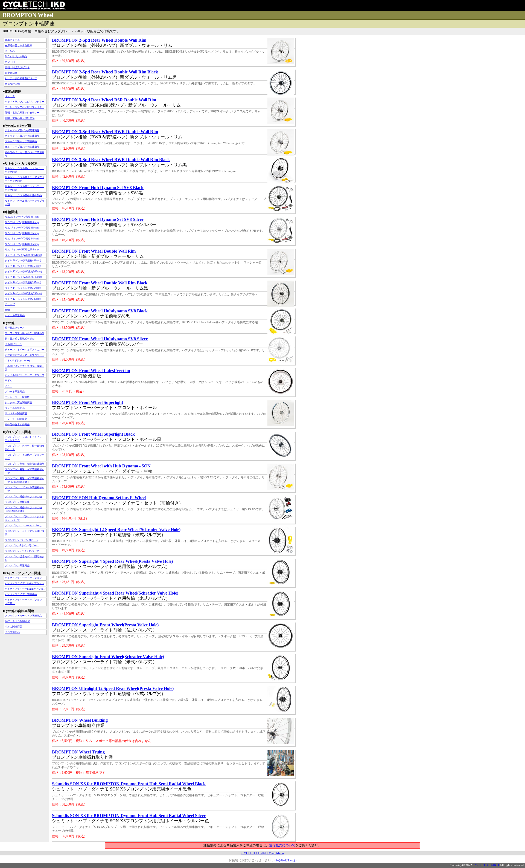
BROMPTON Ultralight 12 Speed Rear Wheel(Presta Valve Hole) (113, 688)
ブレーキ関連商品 (15, 391)
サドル (8, 380)
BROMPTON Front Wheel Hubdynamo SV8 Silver (100, 338)
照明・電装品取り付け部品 (19, 118)
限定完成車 (11, 73)
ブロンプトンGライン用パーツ (22, 551)
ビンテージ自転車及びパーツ (21, 78)
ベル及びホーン (13, 344)
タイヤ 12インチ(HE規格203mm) (23, 299)
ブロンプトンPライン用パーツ (21, 540)
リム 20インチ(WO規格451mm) (22, 216)
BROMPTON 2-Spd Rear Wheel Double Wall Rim (99, 40)
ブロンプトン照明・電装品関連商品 (24, 463)
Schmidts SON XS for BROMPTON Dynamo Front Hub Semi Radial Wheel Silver (129, 815)
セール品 (10, 51)
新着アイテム (12, 40)
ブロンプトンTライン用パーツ (22, 545)
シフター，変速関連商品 (18, 402)
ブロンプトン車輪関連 (17, 502)
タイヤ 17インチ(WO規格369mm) (23, 271)
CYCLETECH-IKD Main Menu (262, 853)
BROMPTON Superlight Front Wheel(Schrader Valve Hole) (108, 656)
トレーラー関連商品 (16, 419)
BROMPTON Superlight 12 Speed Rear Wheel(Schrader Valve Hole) (116, 529)
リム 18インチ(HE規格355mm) (22, 233)
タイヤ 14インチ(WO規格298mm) (23, 293)
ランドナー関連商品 (16, 413)
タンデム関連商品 (15, 408)
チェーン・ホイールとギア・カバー (24, 349)
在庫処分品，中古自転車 (18, 45)
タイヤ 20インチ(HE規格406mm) (23, 260)
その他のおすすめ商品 (17, 424)
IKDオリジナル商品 (16, 56)
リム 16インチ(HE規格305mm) (22, 244)
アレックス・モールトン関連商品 (23, 615)
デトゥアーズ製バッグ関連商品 (22, 130)
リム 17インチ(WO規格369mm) (22, 227)
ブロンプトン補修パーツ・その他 (23, 496)
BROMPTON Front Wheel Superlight (87, 402)
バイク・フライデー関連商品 (21, 594)
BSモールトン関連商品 (17, 621)
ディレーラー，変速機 (17, 397)
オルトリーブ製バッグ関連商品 (22, 146)
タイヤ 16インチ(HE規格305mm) (23, 282)
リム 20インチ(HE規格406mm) (22, 222)
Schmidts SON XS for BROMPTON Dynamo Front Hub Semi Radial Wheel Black (129, 783)
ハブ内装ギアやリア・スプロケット (24, 355)
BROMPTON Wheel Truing (78, 752)
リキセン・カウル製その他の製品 (23, 195)
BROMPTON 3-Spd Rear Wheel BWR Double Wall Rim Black (111, 159)
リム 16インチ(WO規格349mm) (22, 238)
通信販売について (282, 845)
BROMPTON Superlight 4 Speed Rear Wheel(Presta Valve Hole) (112, 561)
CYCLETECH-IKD (486, 865)
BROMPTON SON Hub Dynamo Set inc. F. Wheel (99, 497)
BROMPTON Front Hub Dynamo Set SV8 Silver (98, 219)
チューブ (10, 304)
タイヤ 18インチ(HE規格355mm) (23, 266)
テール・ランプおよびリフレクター (24, 107)
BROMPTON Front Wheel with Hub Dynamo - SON (101, 466)
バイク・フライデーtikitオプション (24, 583)
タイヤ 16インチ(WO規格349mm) (23, 277)
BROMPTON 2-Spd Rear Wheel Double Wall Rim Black (105, 72)
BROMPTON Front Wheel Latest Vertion (91, 370)
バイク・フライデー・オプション (23, 577)
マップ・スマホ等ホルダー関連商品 (24, 333)
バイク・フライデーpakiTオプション (25, 588)
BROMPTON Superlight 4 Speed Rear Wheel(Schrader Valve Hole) (115, 593)
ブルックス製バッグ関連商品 (21, 141)
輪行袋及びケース (15, 327)
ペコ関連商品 (12, 632)
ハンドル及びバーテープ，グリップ (24, 375)
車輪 (7, 310)
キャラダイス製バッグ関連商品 (22, 136)
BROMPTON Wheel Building (80, 720)
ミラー (8, 386)
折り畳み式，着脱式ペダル (19, 338)
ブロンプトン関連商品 (17, 565)
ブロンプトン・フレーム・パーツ (23, 525)
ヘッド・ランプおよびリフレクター (24, 101)
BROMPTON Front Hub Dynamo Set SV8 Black (98, 187)
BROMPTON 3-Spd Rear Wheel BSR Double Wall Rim (104, 100)
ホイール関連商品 (15, 315)
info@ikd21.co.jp (285, 860)
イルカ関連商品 (13, 626)
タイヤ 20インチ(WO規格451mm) (23, 255)
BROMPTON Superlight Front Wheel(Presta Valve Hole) (105, 625)
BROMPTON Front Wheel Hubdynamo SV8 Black (100, 311)
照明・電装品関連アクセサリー (22, 112)
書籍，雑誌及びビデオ (17, 67)
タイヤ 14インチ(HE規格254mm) (23, 288)
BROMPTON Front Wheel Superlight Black (93, 434)
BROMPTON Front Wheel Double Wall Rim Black (99, 283)
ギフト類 (10, 62)
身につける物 (12, 83)
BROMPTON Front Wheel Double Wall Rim (94, 251)
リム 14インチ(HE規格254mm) (22, 249)
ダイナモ (10, 96)
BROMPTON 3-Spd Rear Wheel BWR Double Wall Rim (105, 131)
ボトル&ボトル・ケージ (18, 360)
